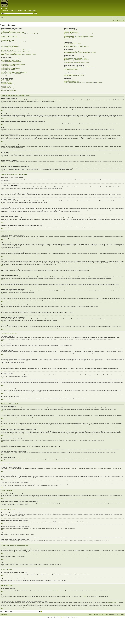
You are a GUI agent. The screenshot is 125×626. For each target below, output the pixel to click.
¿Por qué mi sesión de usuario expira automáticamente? (12, 32)
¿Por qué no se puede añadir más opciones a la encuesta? (13, 64)
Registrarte (116, 20)
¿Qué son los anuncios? (6, 86)
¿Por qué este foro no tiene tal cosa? (71, 81)
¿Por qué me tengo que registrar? (8, 31)
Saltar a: (2, 611)
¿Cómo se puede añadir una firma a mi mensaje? (11, 61)
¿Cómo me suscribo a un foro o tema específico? (74, 68)
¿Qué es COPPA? (4, 39)
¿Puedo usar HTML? (5, 80)
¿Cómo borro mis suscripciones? (71, 69)
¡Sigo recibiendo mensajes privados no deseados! (74, 45)
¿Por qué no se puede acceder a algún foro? (10, 66)
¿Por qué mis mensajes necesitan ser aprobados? (11, 73)
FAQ (113, 20)
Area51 (84, 596)
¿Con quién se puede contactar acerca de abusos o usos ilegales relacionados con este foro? (83, 82)
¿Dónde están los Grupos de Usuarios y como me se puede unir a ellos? (79, 33)
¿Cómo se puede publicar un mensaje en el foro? (11, 58)
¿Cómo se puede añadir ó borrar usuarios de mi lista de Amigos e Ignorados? (80, 52)
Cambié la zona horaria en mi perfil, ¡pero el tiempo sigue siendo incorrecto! (16, 49)
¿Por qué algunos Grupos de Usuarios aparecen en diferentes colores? (78, 36)
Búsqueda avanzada (5, 14)
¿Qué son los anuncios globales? (8, 84)
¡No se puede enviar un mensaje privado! (72, 43)
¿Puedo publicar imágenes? (6, 83)
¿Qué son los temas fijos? (6, 87)
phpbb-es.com (75, 617)
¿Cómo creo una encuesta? (6, 63)
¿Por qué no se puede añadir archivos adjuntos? (11, 68)
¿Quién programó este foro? (69, 79)
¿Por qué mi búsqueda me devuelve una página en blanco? (76, 59)
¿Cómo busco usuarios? (69, 60)
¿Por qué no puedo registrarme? (7, 40)
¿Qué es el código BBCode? (7, 79)
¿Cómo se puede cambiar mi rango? (8, 53)
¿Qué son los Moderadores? (70, 31)
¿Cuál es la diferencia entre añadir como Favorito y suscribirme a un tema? (79, 66)
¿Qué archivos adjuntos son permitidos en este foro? (75, 74)
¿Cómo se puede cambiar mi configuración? (10, 46)
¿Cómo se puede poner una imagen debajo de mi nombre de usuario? (15, 51)
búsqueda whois (112, 602)
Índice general (4, 17)
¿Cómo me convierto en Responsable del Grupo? (74, 35)
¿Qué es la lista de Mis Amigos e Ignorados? (73, 51)
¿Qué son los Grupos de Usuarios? (71, 32)
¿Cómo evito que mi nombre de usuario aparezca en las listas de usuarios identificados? (19, 33)
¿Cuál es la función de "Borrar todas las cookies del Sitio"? (13, 41)
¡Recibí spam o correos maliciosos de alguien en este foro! (76, 46)
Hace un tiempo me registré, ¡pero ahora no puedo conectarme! (14, 37)
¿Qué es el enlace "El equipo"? (70, 39)
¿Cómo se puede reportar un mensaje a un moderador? (12, 71)
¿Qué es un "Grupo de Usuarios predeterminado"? (74, 37)
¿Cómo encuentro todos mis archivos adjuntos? (74, 75)
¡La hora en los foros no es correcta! (8, 47)
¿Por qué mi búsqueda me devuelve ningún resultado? (75, 58)
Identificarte (121, 20)
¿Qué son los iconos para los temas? (8, 90)
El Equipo (90, 614)
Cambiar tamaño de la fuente (118, 17)
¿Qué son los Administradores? (70, 29)
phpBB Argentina (62, 617)
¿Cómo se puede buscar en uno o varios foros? (74, 56)
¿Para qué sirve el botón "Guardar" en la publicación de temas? (14, 72)
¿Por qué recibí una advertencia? (8, 69)
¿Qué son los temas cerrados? (7, 88)
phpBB (59, 616)
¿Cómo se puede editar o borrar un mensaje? (10, 60)
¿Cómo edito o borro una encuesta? (8, 65)
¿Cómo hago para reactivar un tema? (8, 75)
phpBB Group (55, 590)
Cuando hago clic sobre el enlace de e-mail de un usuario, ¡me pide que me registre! (18, 54)
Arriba (2, 102)
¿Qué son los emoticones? (6, 82)
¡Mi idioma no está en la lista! (7, 50)
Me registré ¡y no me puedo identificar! (9, 36)
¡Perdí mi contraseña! (5, 35)
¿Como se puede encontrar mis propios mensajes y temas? (76, 62)
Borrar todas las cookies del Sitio (100, 614)
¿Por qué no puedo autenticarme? (8, 29)
